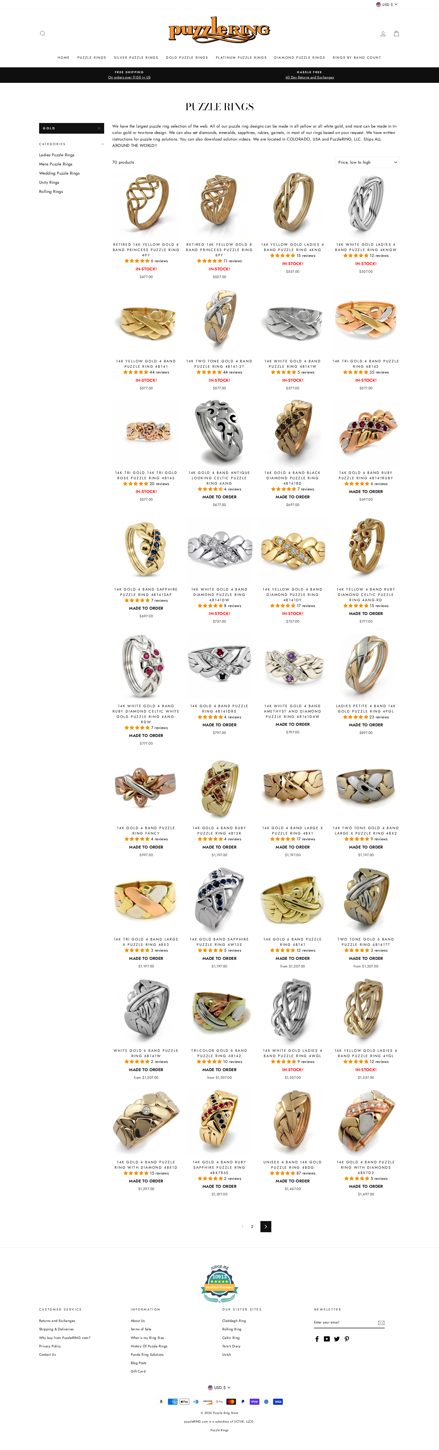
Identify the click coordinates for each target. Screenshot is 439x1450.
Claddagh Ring (234, 1320)
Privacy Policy (50, 1346)
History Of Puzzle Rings (149, 1346)
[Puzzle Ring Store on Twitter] (337, 1339)
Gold (49, 128)
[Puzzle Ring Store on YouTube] (327, 1339)
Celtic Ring (231, 1337)
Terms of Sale (141, 1329)
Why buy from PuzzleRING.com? (65, 1337)
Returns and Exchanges (57, 1320)
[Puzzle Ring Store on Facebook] (317, 1339)
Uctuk (226, 1354)
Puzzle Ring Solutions (147, 1354)
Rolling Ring (232, 1329)
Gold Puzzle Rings (187, 57)
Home (64, 57)
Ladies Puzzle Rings (56, 155)
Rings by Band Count (357, 57)
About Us (138, 1320)
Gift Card (138, 1371)
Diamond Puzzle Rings (299, 57)
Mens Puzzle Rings (55, 164)
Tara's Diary (231, 1346)
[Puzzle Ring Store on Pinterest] (347, 1339)
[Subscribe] (381, 1322)
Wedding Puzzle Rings (59, 173)
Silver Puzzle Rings (136, 57)
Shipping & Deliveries (56, 1329)
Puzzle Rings (91, 57)
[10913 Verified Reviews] (219, 1304)
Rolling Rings (51, 191)
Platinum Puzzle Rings (241, 57)
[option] (129, 75)
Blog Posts (138, 1362)
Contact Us (47, 1354)
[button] (138, 261)
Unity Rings (49, 182)
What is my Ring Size (147, 1337)
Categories (52, 144)
